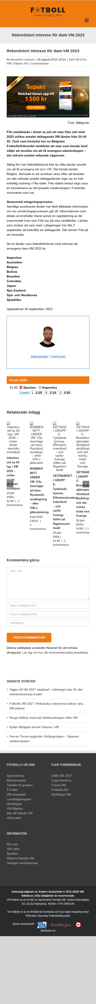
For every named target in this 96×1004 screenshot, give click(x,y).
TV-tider (12, 790)
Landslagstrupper (19, 799)
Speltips (12, 853)
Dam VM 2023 (77, 59)
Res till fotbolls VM (20, 813)
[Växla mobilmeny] (87, 20)
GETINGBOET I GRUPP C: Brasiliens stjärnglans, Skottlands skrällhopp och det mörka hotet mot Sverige (85, 494)
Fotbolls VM (20, 63)
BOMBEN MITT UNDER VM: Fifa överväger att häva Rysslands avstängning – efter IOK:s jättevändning (39, 490)
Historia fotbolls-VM (20, 858)
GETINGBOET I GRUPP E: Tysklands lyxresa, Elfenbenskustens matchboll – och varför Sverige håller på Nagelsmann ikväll (65, 502)
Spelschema (15, 775)
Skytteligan (14, 804)
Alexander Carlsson (22, 59)
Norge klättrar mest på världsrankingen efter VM (43, 717)
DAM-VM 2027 (61, 775)
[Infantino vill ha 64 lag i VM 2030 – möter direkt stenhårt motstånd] (13, 423)
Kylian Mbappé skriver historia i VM (34, 727)
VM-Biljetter (15, 808)
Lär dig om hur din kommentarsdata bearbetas (55, 652)
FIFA (9, 63)
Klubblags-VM (61, 794)
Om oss (12, 844)
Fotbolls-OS (59, 790)
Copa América (61, 780)
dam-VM (46, 169)
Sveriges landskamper (22, 863)
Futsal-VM (58, 785)
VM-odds (13, 849)
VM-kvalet (14, 818)
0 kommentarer (40, 63)
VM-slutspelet (16, 794)
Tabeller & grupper (20, 785)
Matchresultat (16, 780)
